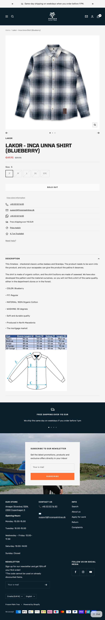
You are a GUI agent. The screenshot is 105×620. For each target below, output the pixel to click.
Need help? (10, 241)
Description (12, 258)
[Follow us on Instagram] (83, 572)
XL (35, 173)
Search (75, 506)
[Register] (46, 585)
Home (7, 30)
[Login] (92, 16)
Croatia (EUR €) (13, 596)
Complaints (77, 527)
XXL (45, 173)
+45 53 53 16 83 (17, 204)
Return (75, 522)
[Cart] (98, 16)
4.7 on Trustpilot (17, 234)
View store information (16, 198)
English (29, 596)
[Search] (12, 16)
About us (76, 512)
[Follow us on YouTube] (90, 572)
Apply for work (79, 517)
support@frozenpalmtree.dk (22, 210)
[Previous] (6, 133)
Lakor (9, 138)
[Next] (98, 133)
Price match (15, 228)
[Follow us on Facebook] (75, 572)
